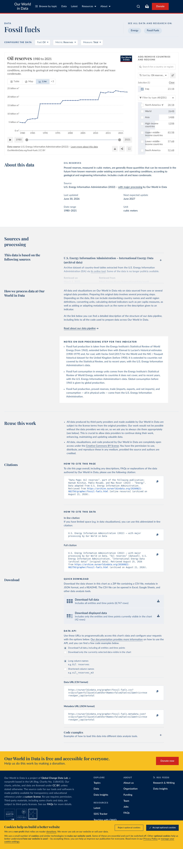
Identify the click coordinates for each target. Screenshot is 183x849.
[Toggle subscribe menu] (146, 6)
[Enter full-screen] (129, 149)
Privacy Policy (150, 839)
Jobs (125, 807)
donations (51, 832)
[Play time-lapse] (10, 140)
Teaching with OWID (105, 820)
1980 (19, 140)
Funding (127, 795)
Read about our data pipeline (80, 328)
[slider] (27, 139)
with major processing (130, 187)
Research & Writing (164, 783)
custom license (32, 797)
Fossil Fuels (153, 30)
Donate (160, 6)
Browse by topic (48, 6)
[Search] (138, 6)
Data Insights (101, 795)
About (103, 6)
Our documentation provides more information (117, 639)
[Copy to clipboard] (153, 482)
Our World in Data (22, 6)
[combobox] (138, 6)
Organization (130, 789)
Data (64, 6)
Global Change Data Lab (54, 778)
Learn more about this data (84, 147)
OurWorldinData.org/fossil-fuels (22, 150)
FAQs (50, 804)
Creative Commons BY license (102, 446)
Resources (87, 6)
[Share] (122, 149)
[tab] (15, 81)
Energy (134, 30)
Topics (97, 783)
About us (128, 783)
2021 (127, 140)
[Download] (115, 149)
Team (126, 801)
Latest (74, 6)
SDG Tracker (100, 814)
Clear (172, 82)
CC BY (42, 150)
